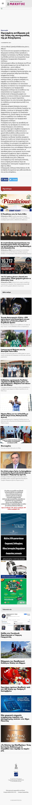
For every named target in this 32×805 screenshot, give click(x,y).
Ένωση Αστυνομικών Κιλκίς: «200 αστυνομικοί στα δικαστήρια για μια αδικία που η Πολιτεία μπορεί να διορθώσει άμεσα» (15, 320)
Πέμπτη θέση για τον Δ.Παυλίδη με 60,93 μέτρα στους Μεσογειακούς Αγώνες (14, 415)
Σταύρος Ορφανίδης (23, 792)
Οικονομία (4, 30)
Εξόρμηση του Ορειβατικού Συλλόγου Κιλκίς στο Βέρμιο (13, 662)
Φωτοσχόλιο (6, 446)
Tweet (15, 180)
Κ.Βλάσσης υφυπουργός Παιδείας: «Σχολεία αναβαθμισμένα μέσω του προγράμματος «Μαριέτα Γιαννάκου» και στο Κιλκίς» (16, 382)
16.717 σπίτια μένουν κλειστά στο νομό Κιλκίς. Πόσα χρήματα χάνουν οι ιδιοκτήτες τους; (16, 278)
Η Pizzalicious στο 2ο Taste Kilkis (14, 214)
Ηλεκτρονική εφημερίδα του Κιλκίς (15, 790)
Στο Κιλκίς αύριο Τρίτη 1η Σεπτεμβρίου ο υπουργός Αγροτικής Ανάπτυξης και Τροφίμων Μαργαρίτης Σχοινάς (16, 473)
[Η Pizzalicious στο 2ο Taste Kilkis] (16, 202)
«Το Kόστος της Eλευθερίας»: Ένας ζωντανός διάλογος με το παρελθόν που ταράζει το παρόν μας (16, 748)
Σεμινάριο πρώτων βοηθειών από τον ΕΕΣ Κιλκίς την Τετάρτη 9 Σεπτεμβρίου (15, 689)
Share (6, 180)
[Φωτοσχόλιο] (16, 434)
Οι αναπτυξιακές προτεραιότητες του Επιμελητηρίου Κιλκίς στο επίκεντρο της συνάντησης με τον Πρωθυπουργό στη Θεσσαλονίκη (16, 245)
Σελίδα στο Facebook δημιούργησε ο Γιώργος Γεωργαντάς (11, 635)
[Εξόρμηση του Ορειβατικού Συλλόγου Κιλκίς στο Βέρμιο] (16, 649)
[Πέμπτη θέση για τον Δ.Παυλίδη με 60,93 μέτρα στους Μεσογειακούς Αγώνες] (16, 402)
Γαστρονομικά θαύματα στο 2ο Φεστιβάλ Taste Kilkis (13, 350)
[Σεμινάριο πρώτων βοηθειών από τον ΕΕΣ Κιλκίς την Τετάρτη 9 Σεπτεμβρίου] (16, 675)
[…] (26, 219)
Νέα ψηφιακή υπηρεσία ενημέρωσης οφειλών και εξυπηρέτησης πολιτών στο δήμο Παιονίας (15, 718)
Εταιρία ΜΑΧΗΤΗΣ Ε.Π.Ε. (10, 792)
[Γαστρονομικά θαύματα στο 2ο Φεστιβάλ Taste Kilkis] (16, 338)
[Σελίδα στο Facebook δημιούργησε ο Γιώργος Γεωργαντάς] (16, 621)
